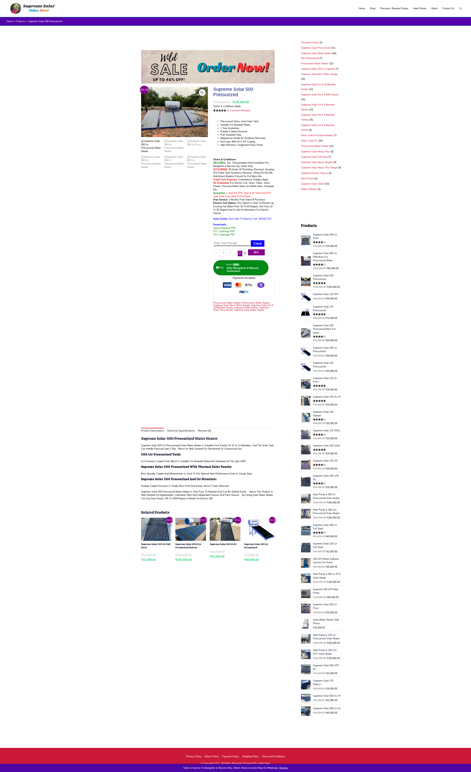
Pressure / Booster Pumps (394, 8)
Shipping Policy (250, 756)
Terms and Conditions (273, 756)
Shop (372, 8)
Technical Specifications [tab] (181, 430)
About (434, 8)
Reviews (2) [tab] (204, 430)
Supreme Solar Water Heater (249, 310)
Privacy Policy (193, 756)
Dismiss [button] (283, 767)
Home (362, 8)
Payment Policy (230, 756)
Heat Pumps (419, 8)
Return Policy (212, 756)
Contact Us (448, 8)
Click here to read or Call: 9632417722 (249, 218)
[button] (460, 8)
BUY (256, 252)
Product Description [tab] (152, 430)
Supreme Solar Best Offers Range (231, 305)
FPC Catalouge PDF (224, 234)
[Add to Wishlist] (240, 253)
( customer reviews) (238, 110)
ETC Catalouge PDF (224, 231)
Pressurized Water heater (226, 302)
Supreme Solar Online (246, 307)
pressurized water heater (255, 302)
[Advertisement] (208, 375)
